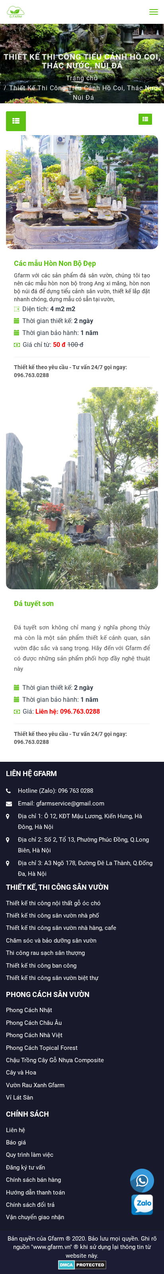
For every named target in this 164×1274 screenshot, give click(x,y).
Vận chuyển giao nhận (35, 1217)
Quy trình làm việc (29, 1154)
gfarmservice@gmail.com (70, 803)
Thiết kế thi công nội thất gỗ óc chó (53, 903)
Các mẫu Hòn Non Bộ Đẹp (55, 263)
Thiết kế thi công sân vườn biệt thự (52, 978)
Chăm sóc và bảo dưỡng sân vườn (51, 940)
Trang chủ (82, 78)
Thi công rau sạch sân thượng (45, 952)
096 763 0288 (75, 790)
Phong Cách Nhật (29, 1010)
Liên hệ (15, 1130)
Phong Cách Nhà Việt (34, 1035)
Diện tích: (48, 309)
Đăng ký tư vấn (25, 1167)
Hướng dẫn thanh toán (35, 1192)
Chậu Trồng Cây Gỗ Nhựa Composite (55, 1060)
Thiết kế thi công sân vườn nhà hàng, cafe (61, 927)
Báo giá (16, 1142)
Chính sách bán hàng (33, 1179)
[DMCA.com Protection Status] (82, 1264)
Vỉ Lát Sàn (19, 1097)
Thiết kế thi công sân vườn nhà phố (52, 915)
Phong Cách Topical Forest (42, 1047)
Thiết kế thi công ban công (41, 965)
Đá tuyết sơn (34, 603)
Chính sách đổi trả (30, 1204)
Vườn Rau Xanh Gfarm (35, 1085)
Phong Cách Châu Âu (34, 1022)
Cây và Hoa (21, 1072)
